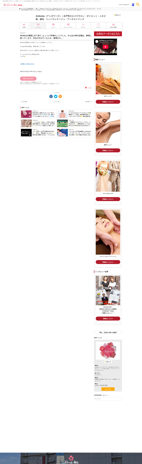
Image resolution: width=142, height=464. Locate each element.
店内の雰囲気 (113, 27)
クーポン (98, 27)
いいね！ (89, 87)
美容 (37, 8)
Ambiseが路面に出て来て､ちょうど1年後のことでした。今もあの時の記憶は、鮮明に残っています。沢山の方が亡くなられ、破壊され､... (51, 10)
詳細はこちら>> (108, 102)
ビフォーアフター (68, 27)
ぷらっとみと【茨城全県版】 (27, 8)
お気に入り (118, 15)
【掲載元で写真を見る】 (27, 64)
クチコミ (83, 27)
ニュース (99, 8)
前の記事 (87, 101)
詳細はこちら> (108, 318)
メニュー (53, 27)
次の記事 (24, 101)
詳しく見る (108, 389)
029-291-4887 (103, 385)
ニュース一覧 (56, 101)
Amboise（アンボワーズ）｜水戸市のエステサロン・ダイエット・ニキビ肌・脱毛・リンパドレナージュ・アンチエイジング (67, 8)
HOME (24, 27)
